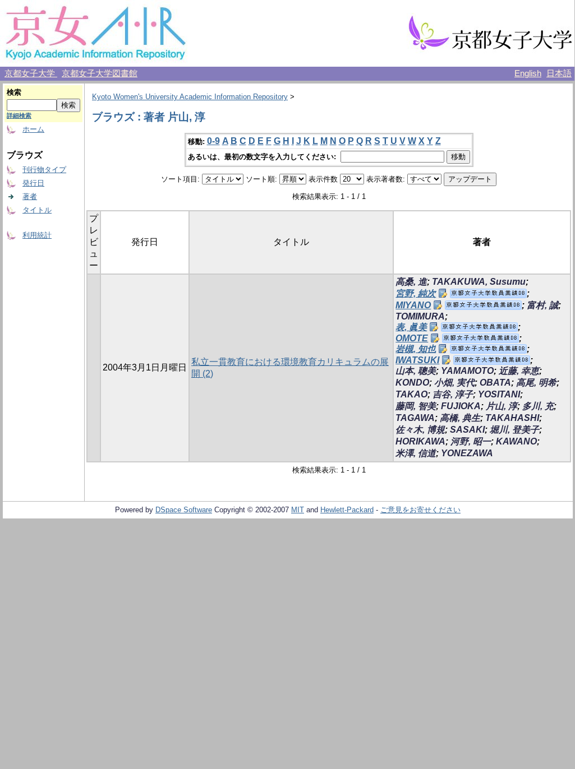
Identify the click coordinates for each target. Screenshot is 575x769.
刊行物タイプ (44, 169)
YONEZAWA (467, 453)
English (527, 73)
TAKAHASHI (512, 418)
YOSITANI (499, 394)
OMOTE (411, 338)
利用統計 (37, 235)
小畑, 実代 (454, 382)
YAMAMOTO (467, 371)
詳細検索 (19, 115)
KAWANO (516, 441)
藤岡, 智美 (415, 406)
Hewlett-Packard (347, 510)
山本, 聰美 (415, 371)
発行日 (33, 183)
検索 (14, 92)
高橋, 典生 (460, 418)
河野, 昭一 (470, 441)
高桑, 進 (411, 281)
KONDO (412, 382)
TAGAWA (415, 418)
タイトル (37, 210)
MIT (297, 510)
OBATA (495, 382)
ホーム (33, 129)
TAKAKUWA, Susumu (479, 281)
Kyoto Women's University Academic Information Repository (190, 96)
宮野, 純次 (415, 293)
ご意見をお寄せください (420, 510)
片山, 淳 (501, 406)
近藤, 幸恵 (519, 371)
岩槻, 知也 (415, 349)
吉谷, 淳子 (453, 394)
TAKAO (411, 394)
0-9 (213, 141)
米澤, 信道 (415, 453)
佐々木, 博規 (420, 429)
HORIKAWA (420, 441)
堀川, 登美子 (514, 429)
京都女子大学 (30, 73)
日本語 (559, 73)
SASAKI (467, 429)
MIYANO (413, 305)
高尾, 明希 (536, 382)
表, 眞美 (411, 327)
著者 (29, 196)
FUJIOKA (461, 406)
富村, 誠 (542, 305)
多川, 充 (538, 406)
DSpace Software (183, 510)
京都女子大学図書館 (99, 73)
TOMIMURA (420, 316)
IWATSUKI (417, 360)
